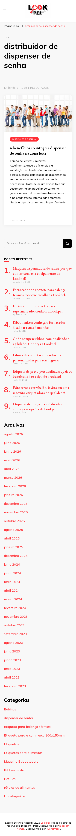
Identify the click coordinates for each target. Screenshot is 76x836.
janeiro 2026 (13, 495)
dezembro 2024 (16, 556)
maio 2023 (12, 669)
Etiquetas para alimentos (23, 753)
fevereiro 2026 (15, 486)
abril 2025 (12, 538)
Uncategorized (15, 796)
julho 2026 (12, 443)
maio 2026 (12, 460)
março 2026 (13, 477)
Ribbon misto (14, 770)
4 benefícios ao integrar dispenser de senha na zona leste (38, 150)
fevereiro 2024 (15, 608)
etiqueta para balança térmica (27, 727)
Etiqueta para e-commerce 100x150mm (34, 735)
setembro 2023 (15, 634)
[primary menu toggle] (4, 11)
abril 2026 (12, 469)
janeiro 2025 (13, 547)
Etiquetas (11, 744)
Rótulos (10, 779)
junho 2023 (12, 660)
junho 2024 (12, 573)
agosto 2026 (13, 434)
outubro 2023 (14, 625)
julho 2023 (12, 651)
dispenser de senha (24, 139)
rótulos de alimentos (19, 787)
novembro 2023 (16, 616)
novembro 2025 (16, 512)
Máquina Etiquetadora (21, 761)
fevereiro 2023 (15, 686)
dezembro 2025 (16, 504)
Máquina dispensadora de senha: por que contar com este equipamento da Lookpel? (42, 273)
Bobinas (10, 709)
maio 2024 (12, 582)
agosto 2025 (13, 530)
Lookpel (45, 822)
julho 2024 (12, 564)
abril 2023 (12, 677)
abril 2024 (12, 590)
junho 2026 (12, 451)
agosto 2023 (13, 643)
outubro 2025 (14, 521)
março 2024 (13, 599)
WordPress (53, 828)
